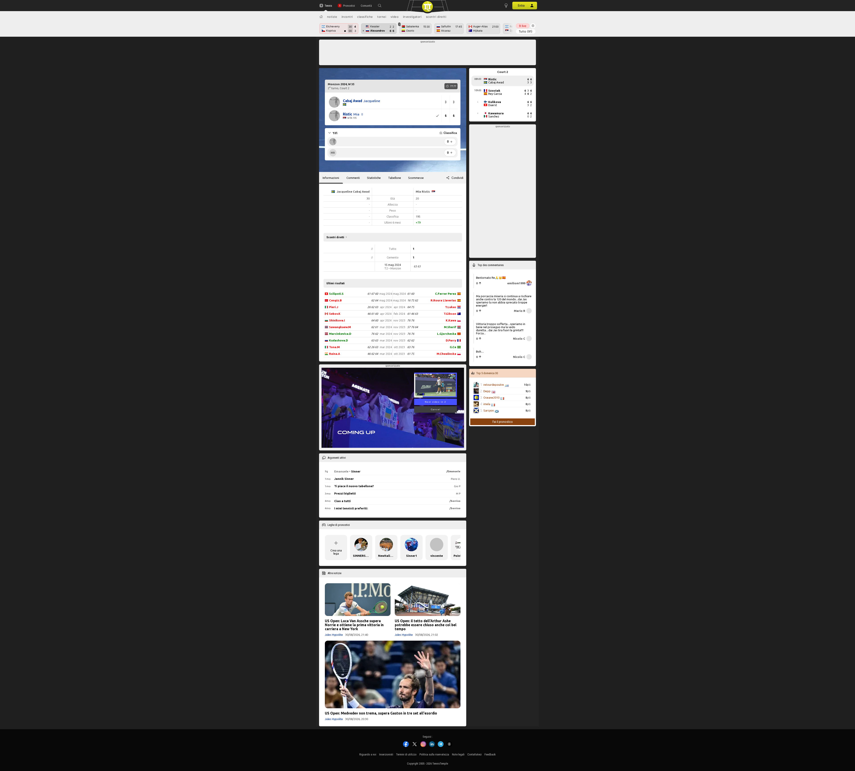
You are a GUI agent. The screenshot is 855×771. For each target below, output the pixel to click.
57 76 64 (412, 327)
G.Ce (453, 347)
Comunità (366, 5)
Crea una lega (336, 552)
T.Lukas (450, 307)
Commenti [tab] (353, 177)
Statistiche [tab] (374, 177)
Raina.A (334, 353)
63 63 (374, 340)
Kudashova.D (338, 340)
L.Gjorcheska (446, 333)
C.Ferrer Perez (445, 293)
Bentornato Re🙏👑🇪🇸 (491, 277)
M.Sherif (450, 327)
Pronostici (349, 5)
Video (395, 16)
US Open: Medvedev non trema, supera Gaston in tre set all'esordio (381, 713)
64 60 (374, 320)
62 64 (374, 300)
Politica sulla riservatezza (434, 754)
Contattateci (474, 754)
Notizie (332, 16)
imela (486, 404)
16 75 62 (412, 300)
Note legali (458, 754)
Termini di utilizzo (406, 754)
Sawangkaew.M (340, 327)
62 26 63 (372, 347)
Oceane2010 (491, 397)
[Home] (321, 16)
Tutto (525, 31)
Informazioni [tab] (331, 177)
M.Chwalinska (446, 353)
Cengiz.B (335, 300)
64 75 (410, 307)
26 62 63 (372, 307)
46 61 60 (372, 313)
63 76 (410, 347)
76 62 (374, 333)
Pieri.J (333, 307)
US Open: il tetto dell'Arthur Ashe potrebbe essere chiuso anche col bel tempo (425, 625)
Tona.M (334, 347)
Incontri (347, 16)
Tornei (381, 16)
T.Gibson (450, 313)
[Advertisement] (428, 54)
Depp (487, 391)
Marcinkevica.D (340, 333)
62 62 (410, 340)
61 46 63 (412, 313)
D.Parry (451, 340)
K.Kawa (451, 320)
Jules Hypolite (334, 634)
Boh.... (480, 351)
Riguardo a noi (367, 754)
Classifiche (365, 16)
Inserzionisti (386, 754)
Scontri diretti (436, 16)
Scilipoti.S (336, 293)
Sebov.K (334, 313)
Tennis (328, 5)
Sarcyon (488, 410)
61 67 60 (372, 293)
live (522, 26)
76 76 (410, 320)
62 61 (374, 327)
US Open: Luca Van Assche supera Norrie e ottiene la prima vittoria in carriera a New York (354, 625)
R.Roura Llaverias (443, 300)
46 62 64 (372, 353)
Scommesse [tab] (416, 177)
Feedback (490, 754)
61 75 (410, 353)
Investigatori (412, 16)
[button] (380, 5)
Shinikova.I (337, 320)
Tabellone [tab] (394, 177)
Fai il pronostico (503, 422)
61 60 (410, 293)
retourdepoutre (493, 384)
